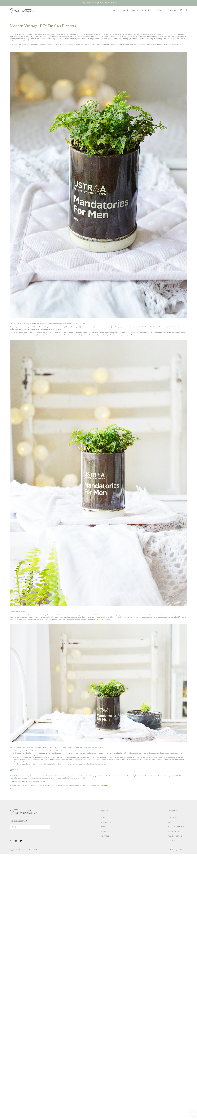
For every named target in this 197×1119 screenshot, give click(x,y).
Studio (126, 10)
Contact (171, 840)
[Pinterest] (21, 841)
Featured (160, 10)
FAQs (170, 822)
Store (115, 10)
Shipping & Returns (176, 827)
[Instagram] (16, 841)
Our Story (172, 10)
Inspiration (146, 10)
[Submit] (46, 827)
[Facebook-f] (11, 841)
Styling (135, 10)
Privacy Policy (174, 831)
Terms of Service (175, 836)
